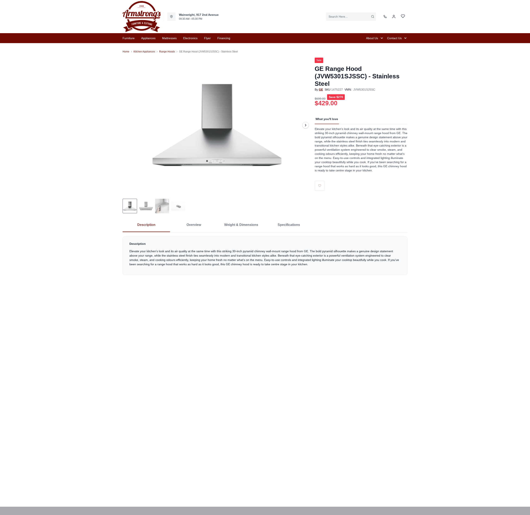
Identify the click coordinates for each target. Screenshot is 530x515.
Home (126, 51)
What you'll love (327, 119)
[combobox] (351, 16)
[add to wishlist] (320, 186)
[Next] (305, 125)
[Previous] (128, 125)
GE (321, 89)
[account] (394, 17)
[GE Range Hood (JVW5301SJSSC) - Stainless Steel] (217, 125)
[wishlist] (403, 16)
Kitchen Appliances (144, 51)
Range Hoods (167, 51)
